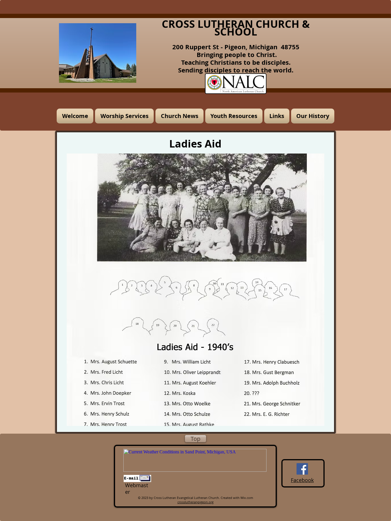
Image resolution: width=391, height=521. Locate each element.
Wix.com (246, 498)
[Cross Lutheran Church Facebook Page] (302, 469)
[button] (124, 116)
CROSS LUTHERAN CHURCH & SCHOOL (236, 28)
